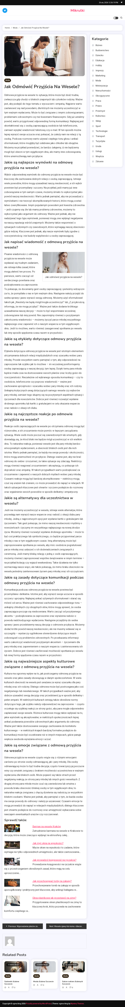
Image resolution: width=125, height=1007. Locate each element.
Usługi (99, 151)
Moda (7, 80)
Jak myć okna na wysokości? (47, 843)
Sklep (98, 121)
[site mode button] (115, 18)
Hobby (99, 65)
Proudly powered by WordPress (39, 1004)
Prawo (99, 106)
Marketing (100, 75)
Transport (100, 136)
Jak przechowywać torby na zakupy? (52, 881)
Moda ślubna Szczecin (43, 981)
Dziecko (99, 55)
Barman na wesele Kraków (46, 826)
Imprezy (100, 70)
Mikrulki (77, 10)
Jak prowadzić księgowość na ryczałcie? (54, 860)
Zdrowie (100, 161)
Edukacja (100, 60)
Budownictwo (102, 50)
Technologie (102, 131)
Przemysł (100, 111)
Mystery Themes (77, 1004)
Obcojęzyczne (103, 95)
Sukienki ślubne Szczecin (11, 982)
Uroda (98, 146)
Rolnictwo (100, 116)
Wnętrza (100, 156)
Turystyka (100, 141)
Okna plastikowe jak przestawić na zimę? (54, 897)
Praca (98, 101)
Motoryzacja (102, 85)
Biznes (99, 45)
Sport (98, 126)
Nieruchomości (103, 90)
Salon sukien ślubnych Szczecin (72, 982)
